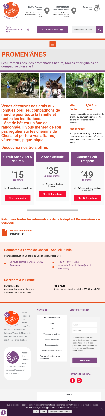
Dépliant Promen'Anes (21, 230)
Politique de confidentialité (60, 412)
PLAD (52, 329)
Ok (36, 412)
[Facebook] (72, 380)
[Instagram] (79, 380)
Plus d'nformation (17, 198)
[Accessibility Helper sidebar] (3, 412)
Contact (69, 395)
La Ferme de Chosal (52, 318)
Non (43, 412)
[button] (52, 44)
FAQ (69, 400)
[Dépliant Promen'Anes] (4, 232)
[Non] (101, 408)
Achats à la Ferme (52, 340)
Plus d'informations (52, 194)
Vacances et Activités (51, 334)
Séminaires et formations (52, 350)
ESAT (52, 323)
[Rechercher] (99, 29)
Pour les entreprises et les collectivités (50, 357)
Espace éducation (52, 345)
